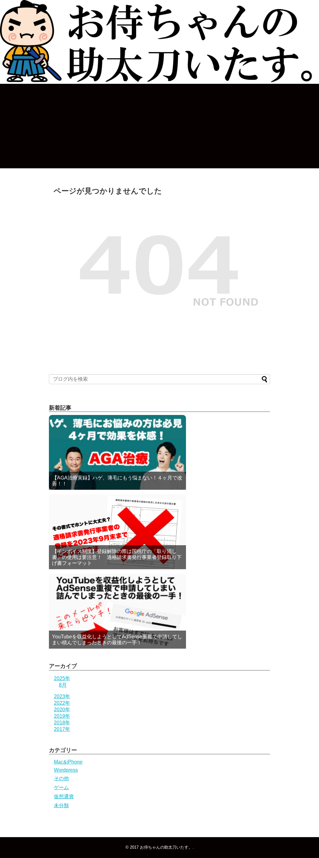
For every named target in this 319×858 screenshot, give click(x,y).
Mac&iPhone (68, 762)
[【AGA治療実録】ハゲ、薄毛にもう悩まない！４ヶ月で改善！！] (117, 452)
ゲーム (61, 787)
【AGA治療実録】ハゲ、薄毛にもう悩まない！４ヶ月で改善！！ (117, 480)
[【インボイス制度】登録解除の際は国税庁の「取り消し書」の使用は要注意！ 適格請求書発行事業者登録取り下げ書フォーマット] (117, 531)
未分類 (61, 805)
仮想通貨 (64, 796)
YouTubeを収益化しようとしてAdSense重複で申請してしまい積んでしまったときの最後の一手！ (117, 639)
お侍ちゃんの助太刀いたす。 (166, 847)
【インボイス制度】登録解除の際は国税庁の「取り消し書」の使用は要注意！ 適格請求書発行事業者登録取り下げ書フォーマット (117, 557)
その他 (61, 778)
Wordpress (66, 770)
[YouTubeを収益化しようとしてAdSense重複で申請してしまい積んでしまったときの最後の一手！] (117, 611)
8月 (63, 685)
